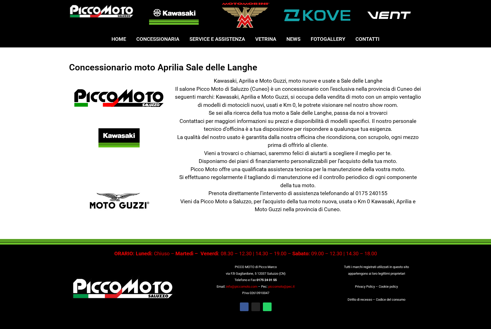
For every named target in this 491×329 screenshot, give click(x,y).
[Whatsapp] (267, 306)
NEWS (293, 39)
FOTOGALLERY (328, 39)
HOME (118, 39)
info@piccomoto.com (241, 286)
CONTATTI (367, 39)
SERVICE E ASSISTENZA (217, 39)
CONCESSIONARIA (157, 39)
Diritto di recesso (360, 299)
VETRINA (265, 39)
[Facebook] (244, 306)
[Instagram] (255, 306)
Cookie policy (388, 286)
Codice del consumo (390, 299)
